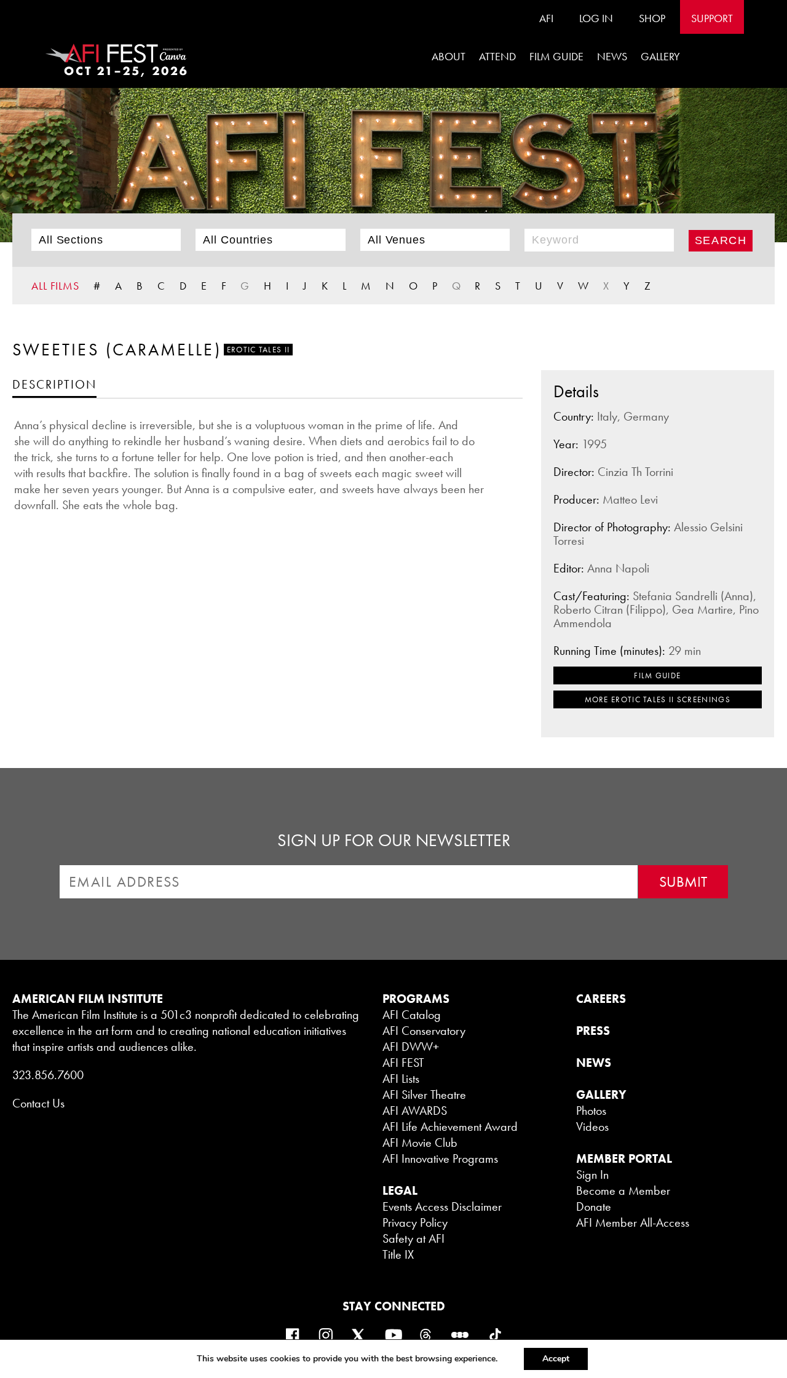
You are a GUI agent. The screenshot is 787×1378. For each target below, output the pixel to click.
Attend (497, 56)
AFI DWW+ (410, 1047)
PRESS (593, 1031)
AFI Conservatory (423, 1031)
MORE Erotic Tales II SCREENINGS (657, 699)
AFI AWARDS (414, 1111)
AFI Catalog (411, 1015)
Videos (592, 1126)
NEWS (593, 1063)
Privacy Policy (415, 1222)
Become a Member (623, 1190)
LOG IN (596, 18)
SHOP (652, 18)
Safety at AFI (413, 1238)
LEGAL (399, 1190)
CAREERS (601, 999)
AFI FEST (403, 1063)
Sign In (592, 1174)
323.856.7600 (48, 1075)
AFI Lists (400, 1079)
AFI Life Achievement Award (450, 1126)
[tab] (54, 384)
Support (712, 18)
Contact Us (38, 1103)
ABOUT (448, 56)
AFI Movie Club (419, 1142)
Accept (555, 1358)
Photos (591, 1111)
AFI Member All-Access (632, 1222)
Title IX (398, 1254)
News (612, 56)
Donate (593, 1206)
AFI (546, 18)
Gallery (660, 56)
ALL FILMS (55, 286)
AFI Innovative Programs (440, 1158)
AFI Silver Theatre (424, 1095)
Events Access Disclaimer (442, 1206)
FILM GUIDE (556, 56)
